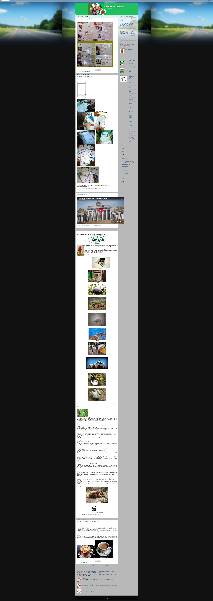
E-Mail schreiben (83, 190)
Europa (130, 82)
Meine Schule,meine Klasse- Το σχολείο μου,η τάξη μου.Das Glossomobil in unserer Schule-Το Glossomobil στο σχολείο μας (128, 39)
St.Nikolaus (131, 128)
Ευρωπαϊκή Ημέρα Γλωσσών (132, 65)
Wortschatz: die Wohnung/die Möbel (85, 18)
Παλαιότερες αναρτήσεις (111, 565)
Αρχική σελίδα (96, 565)
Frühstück (130, 92)
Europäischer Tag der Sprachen (132, 84)
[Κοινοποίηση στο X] (98, 70)
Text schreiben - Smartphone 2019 (84, 76)
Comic (130, 75)
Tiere (81, 516)
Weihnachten (131, 134)
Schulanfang (131, 118)
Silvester (130, 124)
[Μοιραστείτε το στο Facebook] (99, 70)
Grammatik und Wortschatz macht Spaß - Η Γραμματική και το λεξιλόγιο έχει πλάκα (127, 24)
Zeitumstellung (131, 142)
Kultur (130, 104)
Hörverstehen (131, 98)
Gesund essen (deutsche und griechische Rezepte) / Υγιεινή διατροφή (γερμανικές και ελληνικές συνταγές (127, 42)
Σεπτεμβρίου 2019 (125, 170)
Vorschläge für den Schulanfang (87, 584)
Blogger (115, 598)
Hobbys (130, 96)
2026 (122, 145)
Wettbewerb (131, 137)
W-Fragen (130, 133)
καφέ (85, 528)
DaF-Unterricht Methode (131, 77)
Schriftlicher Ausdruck (90, 190)
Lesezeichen (131, 107)
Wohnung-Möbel (83, 71)
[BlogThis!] (96, 70)
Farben (130, 87)
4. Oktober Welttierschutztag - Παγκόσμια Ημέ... (127, 166)
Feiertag (130, 88)
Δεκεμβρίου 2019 (125, 157)
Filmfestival (131, 90)
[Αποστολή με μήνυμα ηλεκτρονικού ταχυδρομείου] (95, 70)
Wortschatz (88, 71)
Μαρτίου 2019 (124, 175)
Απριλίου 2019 (124, 173)
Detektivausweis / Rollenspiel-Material (88, 589)
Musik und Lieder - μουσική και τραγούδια (127, 44)
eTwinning (130, 81)
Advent (130, 71)
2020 (122, 154)
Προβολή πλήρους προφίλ (129, 51)
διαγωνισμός (131, 63)
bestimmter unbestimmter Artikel (132, 73)
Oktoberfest (84, 578)
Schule (130, 120)
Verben (130, 132)
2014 (122, 182)
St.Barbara (130, 126)
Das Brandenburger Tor (82, 194)
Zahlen (130, 141)
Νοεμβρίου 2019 (125, 158)
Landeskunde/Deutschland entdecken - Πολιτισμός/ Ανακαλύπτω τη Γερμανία (126, 29)
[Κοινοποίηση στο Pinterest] (100, 70)
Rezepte (130, 115)
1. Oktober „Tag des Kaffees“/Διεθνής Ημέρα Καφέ (88, 521)
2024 (122, 148)
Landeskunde (82, 226)
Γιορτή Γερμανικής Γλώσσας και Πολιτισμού (132, 61)
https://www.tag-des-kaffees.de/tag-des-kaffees (87, 539)
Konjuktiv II (130, 103)
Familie (130, 86)
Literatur (130, 108)
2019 (122, 155)
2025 (122, 147)
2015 (122, 181)
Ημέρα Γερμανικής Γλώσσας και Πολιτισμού (132, 68)
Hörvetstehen (131, 99)
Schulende (130, 121)
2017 (122, 178)
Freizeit (130, 91)
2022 (122, 151)
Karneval (130, 102)
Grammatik (131, 94)
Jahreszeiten (131, 100)
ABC (129, 70)
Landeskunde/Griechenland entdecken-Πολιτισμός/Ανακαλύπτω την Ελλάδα (127, 32)
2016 (122, 179)
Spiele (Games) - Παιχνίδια (124, 25)
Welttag (83, 516)
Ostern (130, 112)
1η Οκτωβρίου (101, 528)
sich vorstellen (131, 122)
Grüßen (130, 95)
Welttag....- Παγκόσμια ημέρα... (125, 45)
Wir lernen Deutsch (129, 49)
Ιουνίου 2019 (124, 172)
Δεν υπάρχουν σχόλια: (90, 69)
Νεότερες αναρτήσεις (82, 565)
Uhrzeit (130, 130)
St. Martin (130, 125)
